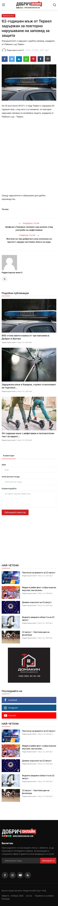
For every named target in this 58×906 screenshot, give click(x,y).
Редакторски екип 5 (12, 272)
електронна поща (11, 476)
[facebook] (5, 875)
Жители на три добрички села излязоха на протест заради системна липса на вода (29, 240)
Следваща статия (27, 235)
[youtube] (20, 875)
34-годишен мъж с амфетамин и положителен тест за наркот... (28, 435)
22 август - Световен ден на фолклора (35, 633)
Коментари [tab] (8, 455)
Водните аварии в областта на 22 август (38, 618)
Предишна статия (30, 223)
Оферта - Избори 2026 (12, 895)
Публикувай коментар (15, 512)
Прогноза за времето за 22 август (38, 572)
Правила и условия (44, 895)
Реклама (6, 898)
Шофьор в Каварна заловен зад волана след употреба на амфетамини (29, 228)
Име (4, 464)
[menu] (3, 5)
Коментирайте (9, 488)
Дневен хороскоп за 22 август (37, 602)
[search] (54, 5)
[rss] (27, 875)
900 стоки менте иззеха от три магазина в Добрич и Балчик (25, 337)
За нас (29, 895)
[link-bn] (29, 665)
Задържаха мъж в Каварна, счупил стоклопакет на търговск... (29, 386)
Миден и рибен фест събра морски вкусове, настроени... (39, 588)
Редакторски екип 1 (9, 342)
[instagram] (12, 875)
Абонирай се (48, 860)
